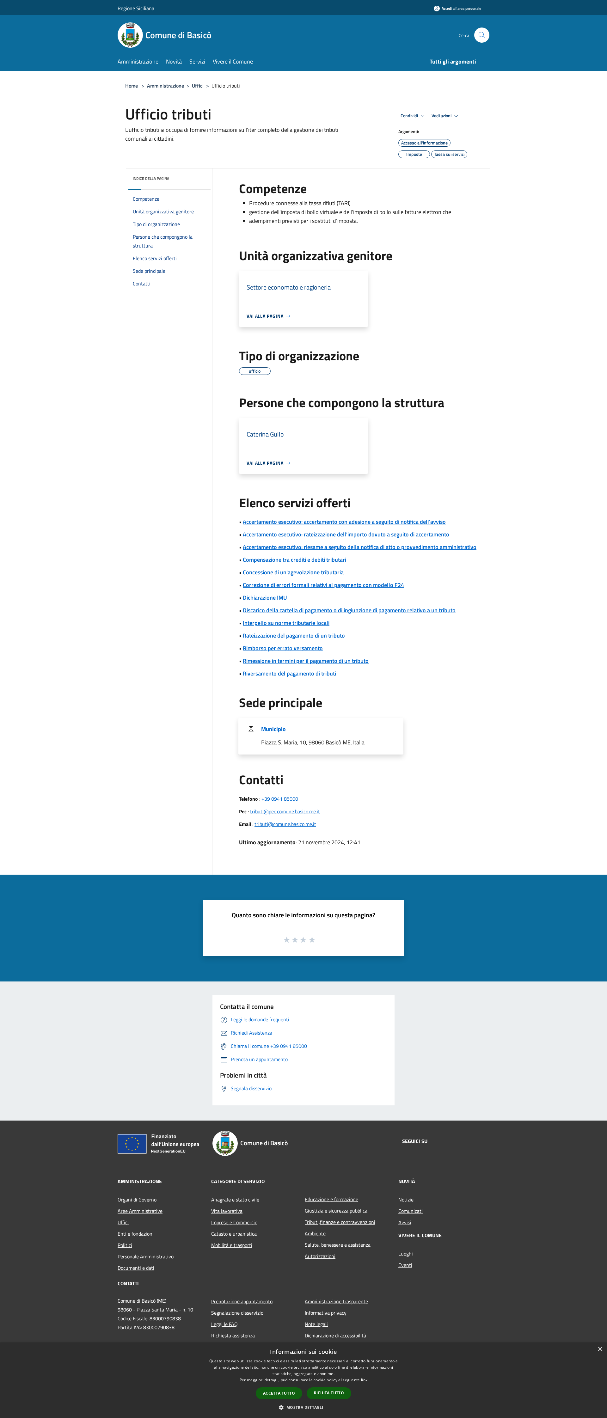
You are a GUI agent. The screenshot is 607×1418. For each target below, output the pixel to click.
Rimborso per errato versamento (283, 648)
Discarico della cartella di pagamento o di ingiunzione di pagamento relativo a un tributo (349, 610)
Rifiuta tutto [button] (329, 1393)
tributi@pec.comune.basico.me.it (285, 811)
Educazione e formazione (331, 1199)
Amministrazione (165, 85)
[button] (303, 1407)
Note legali (316, 1324)
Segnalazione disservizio (237, 1313)
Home (131, 85)
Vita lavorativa (226, 1211)
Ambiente (315, 1233)
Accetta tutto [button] (279, 1393)
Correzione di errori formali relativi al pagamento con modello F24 (323, 585)
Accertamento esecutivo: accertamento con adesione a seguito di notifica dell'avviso (344, 521)
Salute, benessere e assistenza (338, 1245)
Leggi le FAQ (224, 1324)
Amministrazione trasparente (336, 1301)
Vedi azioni (442, 115)
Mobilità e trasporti (231, 1245)
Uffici (198, 85)
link (364, 1380)
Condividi (410, 115)
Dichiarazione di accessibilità (335, 1335)
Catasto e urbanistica (234, 1234)
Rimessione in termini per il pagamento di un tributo (306, 661)
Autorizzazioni (320, 1256)
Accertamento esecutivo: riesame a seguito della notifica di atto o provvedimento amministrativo (359, 547)
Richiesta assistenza (233, 1335)
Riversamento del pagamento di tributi (289, 673)
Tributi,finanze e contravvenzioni (340, 1222)
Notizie (406, 1199)
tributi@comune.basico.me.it (285, 824)
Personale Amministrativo (146, 1256)
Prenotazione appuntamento (242, 1301)
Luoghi (405, 1253)
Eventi (405, 1265)
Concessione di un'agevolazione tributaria (293, 572)
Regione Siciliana (136, 8)
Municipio (273, 729)
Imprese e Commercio (234, 1222)
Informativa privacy (325, 1313)
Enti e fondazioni (136, 1234)
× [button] (600, 1349)
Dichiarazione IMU (265, 597)
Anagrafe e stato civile (235, 1199)
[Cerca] (481, 35)
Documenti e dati (136, 1268)
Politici (125, 1245)
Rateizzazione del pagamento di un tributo (294, 635)
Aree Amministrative (140, 1211)
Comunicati (410, 1211)
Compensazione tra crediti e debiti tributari (294, 559)
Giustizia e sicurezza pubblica (336, 1210)
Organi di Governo (137, 1199)
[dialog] (303, 1380)
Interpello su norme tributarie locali (286, 623)
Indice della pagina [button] (151, 178)
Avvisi (404, 1222)
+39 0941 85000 (279, 799)
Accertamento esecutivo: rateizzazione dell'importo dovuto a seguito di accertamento (346, 534)
